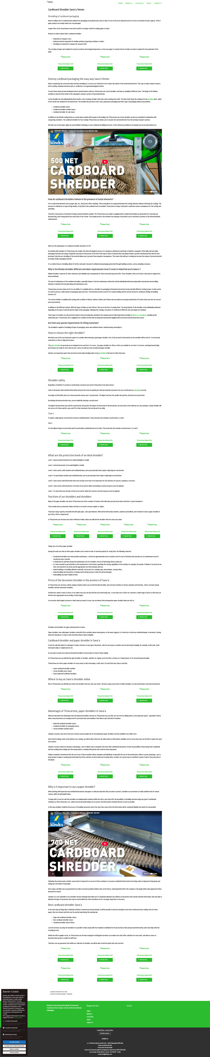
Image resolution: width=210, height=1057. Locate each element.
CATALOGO (139, 3)
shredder (150, 99)
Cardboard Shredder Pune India (58, 992)
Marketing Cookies (11, 1034)
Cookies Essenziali (11, 1021)
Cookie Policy (100, 1030)
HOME (120, 3)
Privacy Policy (109, 1030)
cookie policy (18, 1017)
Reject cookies (14, 1049)
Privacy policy (14, 1052)
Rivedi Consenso (104, 1033)
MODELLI (129, 3)
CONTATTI (158, 3)
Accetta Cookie (14, 1042)
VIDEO (148, 3)
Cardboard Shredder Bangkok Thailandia (61, 994)
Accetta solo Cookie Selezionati (14, 1046)
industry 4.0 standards (139, 315)
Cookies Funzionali (11, 1027)
